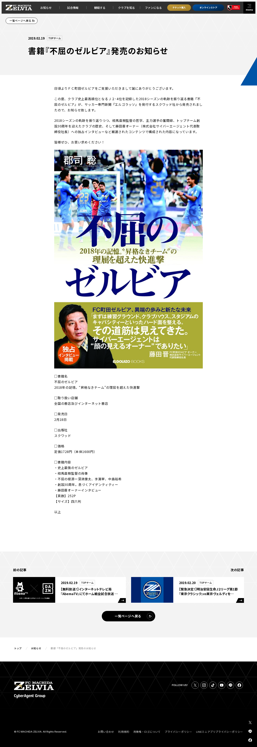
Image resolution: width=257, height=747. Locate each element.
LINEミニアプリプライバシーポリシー (219, 731)
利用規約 (123, 731)
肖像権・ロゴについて (147, 731)
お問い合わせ (106, 731)
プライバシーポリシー (178, 731)
